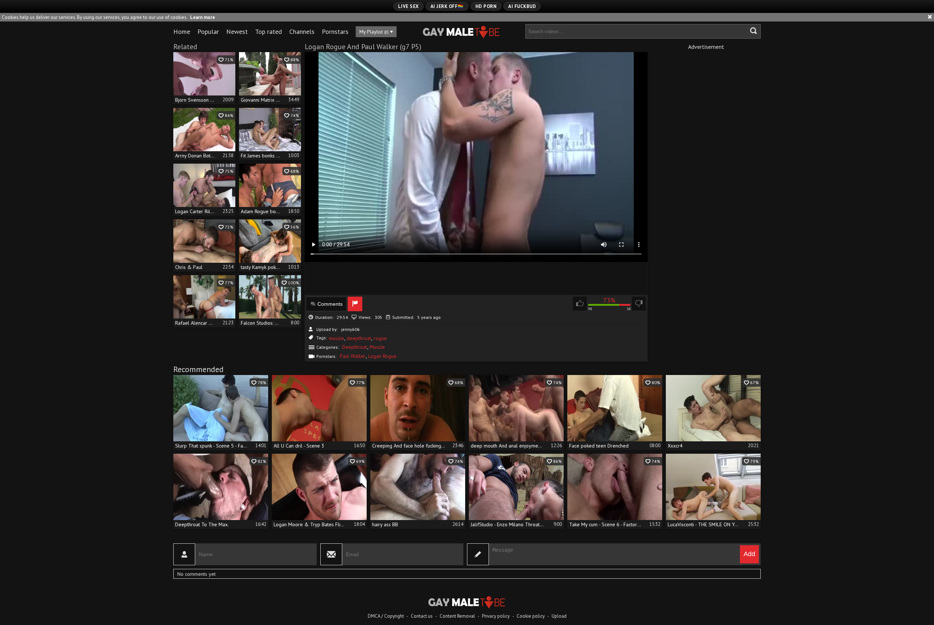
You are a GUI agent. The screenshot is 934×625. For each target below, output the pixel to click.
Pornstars (335, 31)
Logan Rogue (382, 356)
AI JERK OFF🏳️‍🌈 (447, 6)
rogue (380, 338)
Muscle (377, 347)
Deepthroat (354, 347)
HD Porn (486, 6)
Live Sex (408, 6)
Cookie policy (531, 616)
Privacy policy (496, 616)
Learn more (202, 17)
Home (181, 31)
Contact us (422, 616)
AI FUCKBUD (522, 6)
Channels (301, 31)
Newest (237, 31)
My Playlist (374, 31)
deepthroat (359, 338)
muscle (336, 338)
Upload (559, 616)
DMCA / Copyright (386, 616)
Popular (208, 31)
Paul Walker (353, 356)
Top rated (268, 31)
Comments (330, 304)
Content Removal (457, 616)
